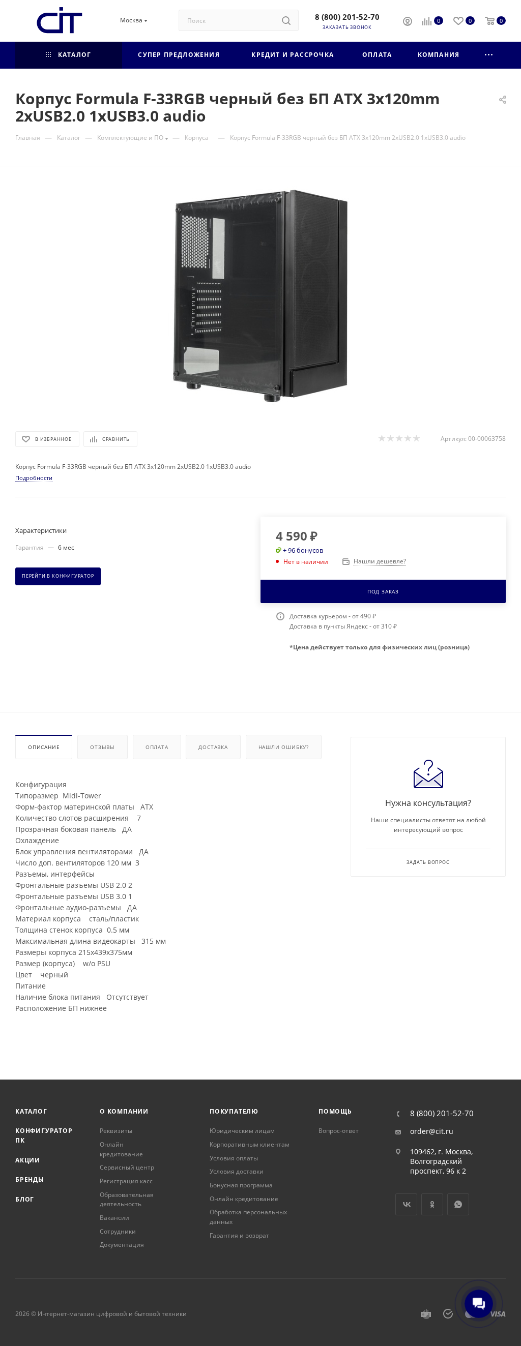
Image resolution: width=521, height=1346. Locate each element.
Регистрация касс (126, 1181)
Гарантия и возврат (239, 1235)
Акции (27, 1160)
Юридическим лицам (242, 1130)
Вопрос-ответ (339, 1130)
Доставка (212, 747)
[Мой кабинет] (407, 22)
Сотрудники (118, 1231)
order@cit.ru (431, 1131)
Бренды (29, 1179)
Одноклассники (432, 1204)
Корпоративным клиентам (250, 1144)
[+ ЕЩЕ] (489, 55)
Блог (24, 1199)
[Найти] (286, 20)
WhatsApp (458, 1204)
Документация (122, 1244)
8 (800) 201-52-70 (347, 17)
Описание (44, 747)
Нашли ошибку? (283, 747)
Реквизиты (116, 1130)
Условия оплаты (234, 1158)
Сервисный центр (127, 1167)
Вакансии (114, 1217)
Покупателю (234, 1111)
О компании (124, 1111)
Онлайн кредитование (121, 1149)
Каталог (31, 1111)
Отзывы (102, 747)
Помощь (335, 1111)
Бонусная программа (241, 1185)
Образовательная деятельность (127, 1199)
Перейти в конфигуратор (58, 576)
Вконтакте (406, 1204)
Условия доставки (237, 1171)
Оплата (157, 747)
